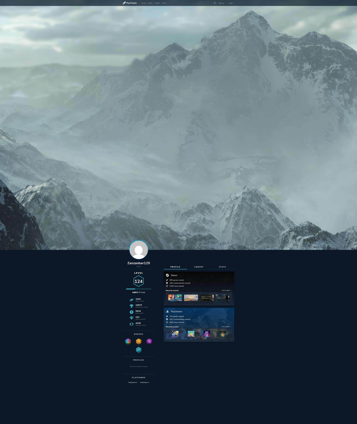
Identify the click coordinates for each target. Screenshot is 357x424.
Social (143, 3)
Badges (138, 334)
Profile (175, 267)
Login (231, 3)
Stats (222, 267)
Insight (157, 3)
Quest (150, 3)
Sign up (221, 3)
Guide (164, 3)
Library (199, 267)
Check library (226, 290)
